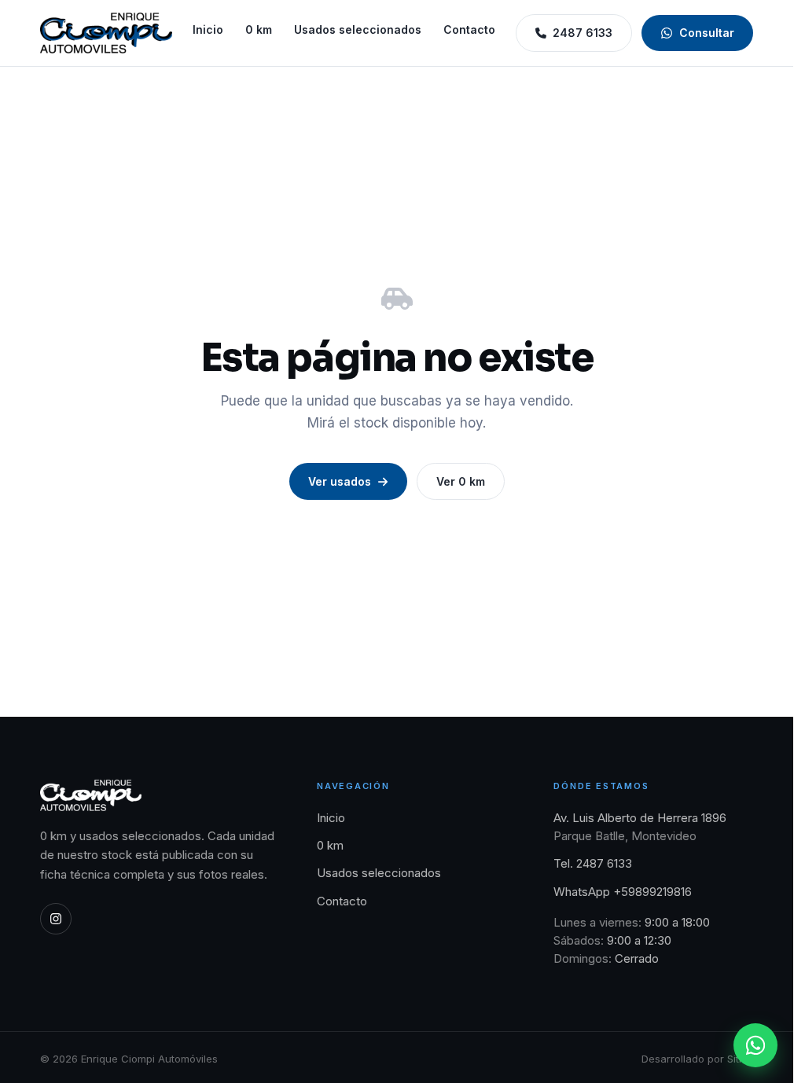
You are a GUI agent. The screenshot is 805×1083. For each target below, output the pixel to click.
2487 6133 (582, 32)
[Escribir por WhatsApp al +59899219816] (755, 1045)
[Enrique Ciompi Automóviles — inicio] (105, 33)
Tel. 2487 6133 (592, 863)
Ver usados (339, 481)
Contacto (469, 29)
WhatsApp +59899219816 (622, 891)
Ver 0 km (460, 481)
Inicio (208, 29)
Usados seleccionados (357, 29)
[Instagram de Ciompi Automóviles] (56, 918)
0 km (258, 29)
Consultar (706, 32)
